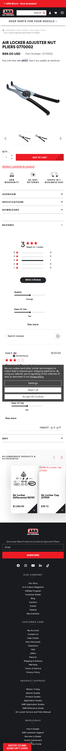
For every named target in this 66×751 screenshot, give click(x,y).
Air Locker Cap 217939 (50, 496)
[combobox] (29, 13)
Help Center (33, 638)
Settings (33, 383)
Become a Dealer (33, 736)
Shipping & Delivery (33, 661)
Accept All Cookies (33, 396)
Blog (33, 598)
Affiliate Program (33, 591)
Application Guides (33, 700)
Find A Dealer (33, 729)
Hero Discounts (33, 642)
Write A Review (33, 280)
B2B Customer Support (33, 732)
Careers (33, 602)
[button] (17, 747)
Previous (5, 138)
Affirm (33, 653)
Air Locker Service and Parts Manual (33, 712)
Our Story (33, 583)
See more (33, 324)
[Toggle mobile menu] (62, 13)
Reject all (33, 390)
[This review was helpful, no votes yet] (52, 427)
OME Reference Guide (33, 708)
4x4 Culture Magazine (33, 587)
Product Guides (33, 696)
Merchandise (33, 613)
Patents (33, 610)
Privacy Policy (33, 672)
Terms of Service (33, 668)
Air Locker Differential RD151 (24, 496)
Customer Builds (33, 594)
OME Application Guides (33, 704)
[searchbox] (30, 336)
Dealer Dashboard (33, 740)
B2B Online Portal (33, 744)
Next (60, 138)
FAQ (33, 649)
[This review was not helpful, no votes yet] (57, 427)
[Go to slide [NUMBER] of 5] (54, 457)
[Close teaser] (31, 743)
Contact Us (33, 634)
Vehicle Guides (33, 693)
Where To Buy (33, 689)
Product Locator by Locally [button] (18, 166)
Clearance (33, 645)
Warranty (33, 664)
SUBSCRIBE (33, 555)
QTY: (5, 151)
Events (33, 606)
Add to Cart (40, 157)
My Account (33, 630)
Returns (33, 657)
